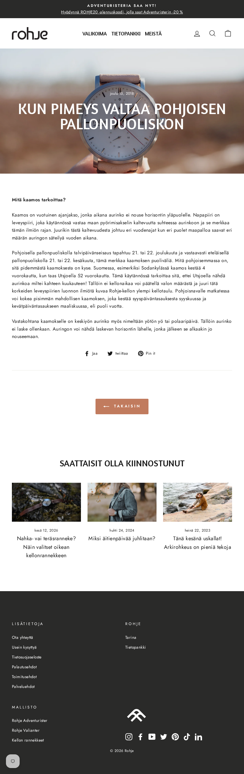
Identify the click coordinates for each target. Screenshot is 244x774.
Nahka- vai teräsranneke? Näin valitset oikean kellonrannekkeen (46, 547)
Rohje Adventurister (30, 720)
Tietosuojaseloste (27, 657)
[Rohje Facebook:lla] (140, 736)
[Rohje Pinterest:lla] (175, 736)
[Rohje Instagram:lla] (128, 736)
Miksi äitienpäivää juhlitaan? (122, 538)
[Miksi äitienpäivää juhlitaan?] (122, 502)
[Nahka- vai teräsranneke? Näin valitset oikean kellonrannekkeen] (46, 502)
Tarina (130, 637)
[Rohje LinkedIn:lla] (198, 736)
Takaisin (126, 406)
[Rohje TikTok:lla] (186, 736)
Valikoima (94, 33)
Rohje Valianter (26, 730)
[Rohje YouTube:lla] (152, 736)
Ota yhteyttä (22, 637)
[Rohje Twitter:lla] (163, 736)
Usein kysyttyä (24, 647)
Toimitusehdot (24, 677)
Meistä (153, 33)
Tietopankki (125, 33)
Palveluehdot (23, 686)
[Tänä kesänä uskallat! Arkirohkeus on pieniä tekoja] (197, 502)
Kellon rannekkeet (28, 740)
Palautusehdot (24, 667)
